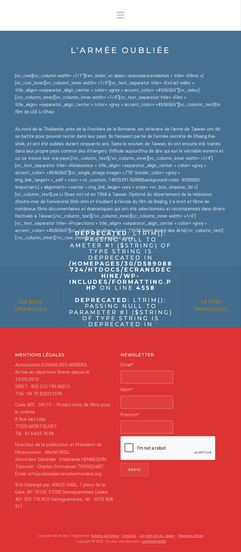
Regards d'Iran (191, 535)
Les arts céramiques (30, 305)
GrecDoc (129, 535)
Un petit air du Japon (157, 535)
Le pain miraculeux (211, 305)
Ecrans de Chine (105, 535)
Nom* (126, 389)
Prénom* (129, 415)
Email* (127, 365)
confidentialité (154, 541)
